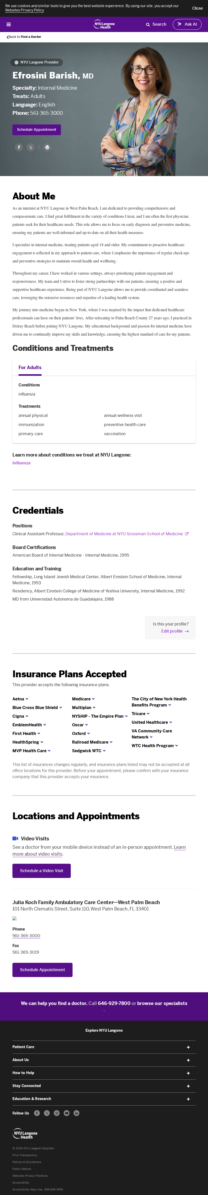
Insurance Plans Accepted (69, 674)
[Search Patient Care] (147, 24)
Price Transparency (24, 1155)
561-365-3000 (46, 113)
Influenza (21, 463)
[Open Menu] (9, 24)
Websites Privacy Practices (30, 1175)
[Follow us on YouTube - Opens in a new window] (67, 1113)
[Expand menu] (188, 1047)
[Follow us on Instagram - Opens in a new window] (57, 1113)
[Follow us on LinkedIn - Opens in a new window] (76, 1113)
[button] (197, 8)
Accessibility (20, 1182)
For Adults (30, 367)
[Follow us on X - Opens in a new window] (47, 1113)
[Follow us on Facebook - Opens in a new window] (37, 1113)
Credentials (37, 510)
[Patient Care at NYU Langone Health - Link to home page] (104, 24)
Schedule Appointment (36, 130)
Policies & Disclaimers (26, 1162)
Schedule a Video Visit (41, 870)
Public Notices (21, 1169)
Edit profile (172, 631)
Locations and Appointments (76, 816)
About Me (33, 196)
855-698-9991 (53, 1189)
